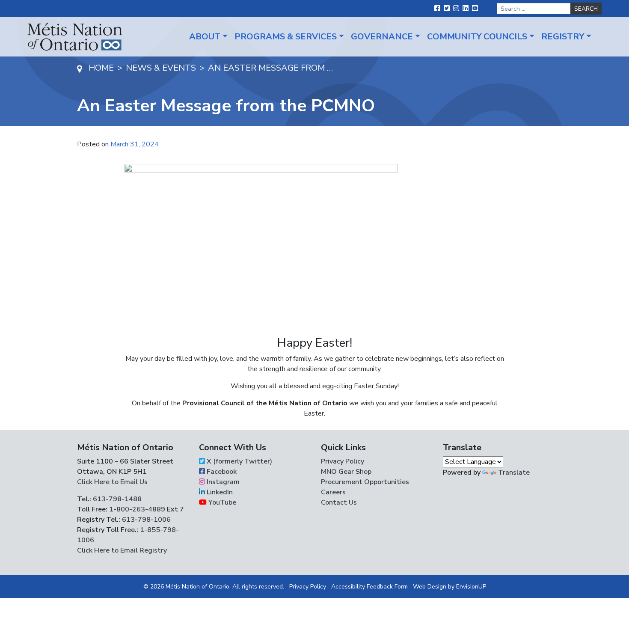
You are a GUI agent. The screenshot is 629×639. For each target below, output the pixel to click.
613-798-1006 (145, 519)
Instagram (222, 482)
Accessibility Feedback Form (369, 587)
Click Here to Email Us (112, 482)
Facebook (221, 471)
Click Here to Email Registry (122, 550)
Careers (333, 492)
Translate (514, 472)
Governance (382, 36)
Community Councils (477, 36)
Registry (562, 36)
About (204, 36)
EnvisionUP (471, 587)
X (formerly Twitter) (238, 461)
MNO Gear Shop (346, 471)
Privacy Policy (342, 461)
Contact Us (339, 502)
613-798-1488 (117, 499)
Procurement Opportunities (365, 482)
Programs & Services (285, 36)
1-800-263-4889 (137, 509)
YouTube (221, 502)
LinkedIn (219, 492)
